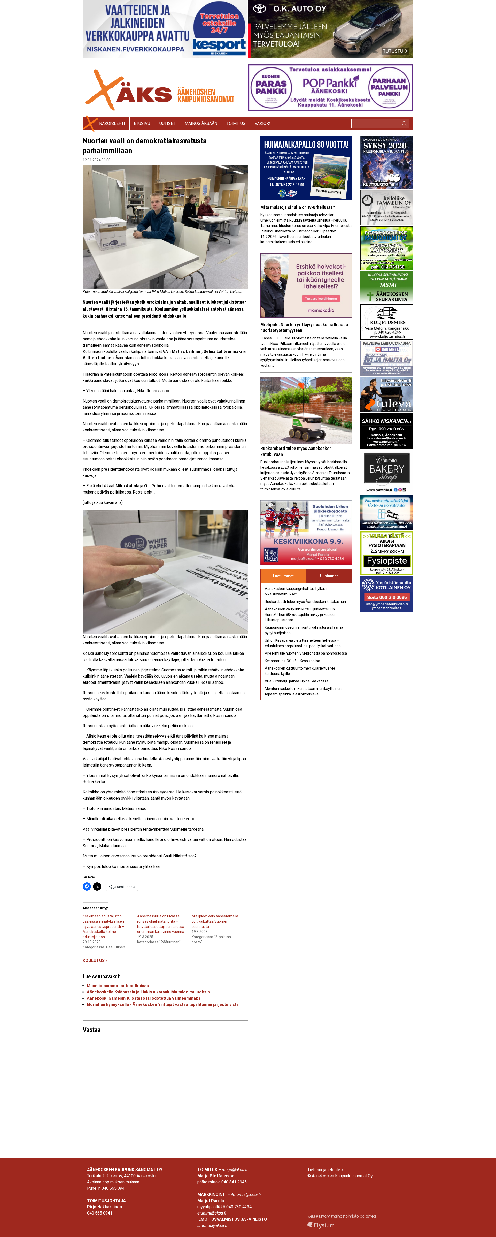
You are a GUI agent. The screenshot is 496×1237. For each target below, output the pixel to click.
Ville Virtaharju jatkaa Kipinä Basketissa (296, 681)
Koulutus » (95, 960)
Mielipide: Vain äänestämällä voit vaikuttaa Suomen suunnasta (215, 921)
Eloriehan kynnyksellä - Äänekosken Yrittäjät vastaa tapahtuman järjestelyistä (163, 1004)
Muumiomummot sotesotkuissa (118, 985)
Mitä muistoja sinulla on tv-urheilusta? (297, 207)
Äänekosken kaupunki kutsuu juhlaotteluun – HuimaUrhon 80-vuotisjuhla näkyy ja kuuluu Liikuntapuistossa (301, 614)
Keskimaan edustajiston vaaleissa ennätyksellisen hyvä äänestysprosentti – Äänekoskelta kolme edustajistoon (103, 926)
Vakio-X (262, 123)
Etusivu (142, 123)
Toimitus (236, 123)
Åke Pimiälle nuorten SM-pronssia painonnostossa (306, 653)
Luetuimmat (283, 576)
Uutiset (167, 123)
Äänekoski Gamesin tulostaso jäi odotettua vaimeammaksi (144, 998)
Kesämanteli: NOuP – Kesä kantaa (292, 661)
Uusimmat (329, 576)
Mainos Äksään (201, 123)
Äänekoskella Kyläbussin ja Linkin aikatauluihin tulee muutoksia (148, 992)
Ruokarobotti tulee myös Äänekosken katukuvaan (305, 601)
